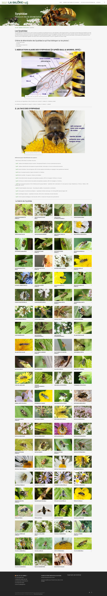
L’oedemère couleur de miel (21, 579)
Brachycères (26, 27)
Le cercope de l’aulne (19, 582)
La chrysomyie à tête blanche (21, 581)
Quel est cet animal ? (21, 575)
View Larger (21, 208)
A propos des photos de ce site (48, 577)
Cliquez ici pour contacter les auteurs (51, 575)
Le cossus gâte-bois (19, 577)
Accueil (16, 27)
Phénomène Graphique (38, 594)
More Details (27, 208)
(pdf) (17, 163)
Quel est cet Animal (74, 575)
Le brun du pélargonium (20, 584)
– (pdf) (16, 169)
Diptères (21, 27)
